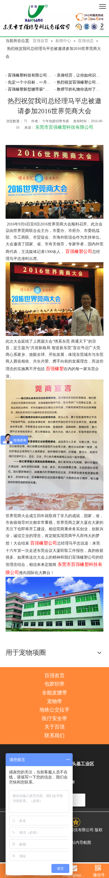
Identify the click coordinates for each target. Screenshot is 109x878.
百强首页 (54, 675)
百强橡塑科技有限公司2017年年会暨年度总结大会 (30, 75)
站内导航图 (81, 842)
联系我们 (54, 735)
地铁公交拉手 (54, 710)
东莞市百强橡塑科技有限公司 (64, 127)
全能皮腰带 (54, 692)
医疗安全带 (54, 718)
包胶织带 (54, 684)
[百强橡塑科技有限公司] (54, 18)
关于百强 (54, 727)
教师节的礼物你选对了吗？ (79, 89)
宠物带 (54, 701)
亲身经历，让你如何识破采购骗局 (79, 75)
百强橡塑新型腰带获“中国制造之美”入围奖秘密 (30, 89)
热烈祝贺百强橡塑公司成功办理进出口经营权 (79, 82)
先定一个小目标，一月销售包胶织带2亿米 (30, 82)
